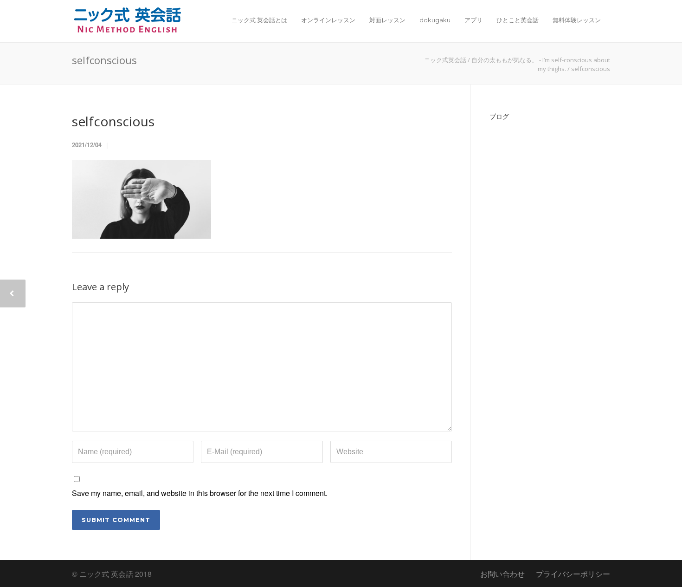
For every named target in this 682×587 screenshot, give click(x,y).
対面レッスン (387, 20)
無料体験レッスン (577, 20)
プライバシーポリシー (573, 573)
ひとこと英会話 (517, 20)
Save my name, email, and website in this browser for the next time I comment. (200, 493)
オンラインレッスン (328, 20)
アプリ (473, 20)
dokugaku (434, 20)
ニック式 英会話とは (259, 20)
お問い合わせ (502, 573)
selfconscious (113, 121)
